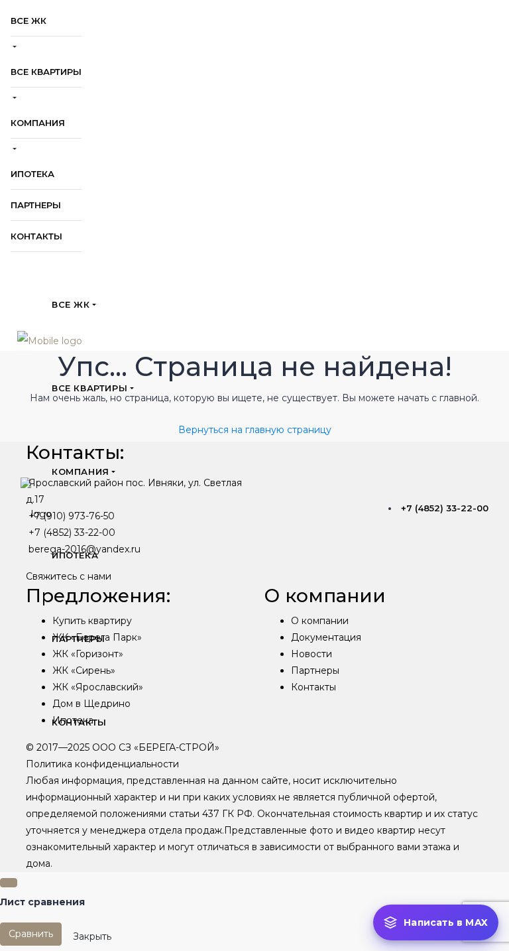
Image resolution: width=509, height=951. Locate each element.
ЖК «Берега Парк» (97, 637)
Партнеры (315, 670)
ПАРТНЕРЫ (36, 205)
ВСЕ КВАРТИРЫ (46, 71)
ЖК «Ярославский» (97, 687)
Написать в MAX (446, 922)
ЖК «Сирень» (83, 670)
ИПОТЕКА (32, 173)
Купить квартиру (92, 621)
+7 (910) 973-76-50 (71, 516)
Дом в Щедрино (91, 704)
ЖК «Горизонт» (87, 654)
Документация (326, 637)
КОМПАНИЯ (38, 122)
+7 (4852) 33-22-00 (444, 508)
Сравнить (31, 934)
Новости (311, 654)
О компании (320, 621)
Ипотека (72, 720)
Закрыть (92, 936)
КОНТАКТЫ (36, 236)
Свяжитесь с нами (68, 576)
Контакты (313, 687)
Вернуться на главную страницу (254, 430)
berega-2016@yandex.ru (84, 549)
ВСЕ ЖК (28, 20)
